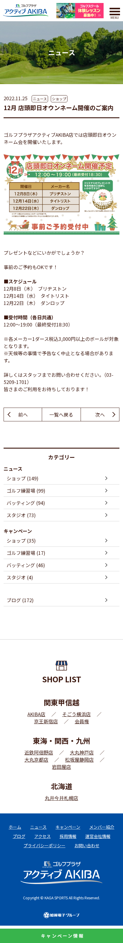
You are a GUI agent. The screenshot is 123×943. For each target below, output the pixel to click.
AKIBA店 (36, 714)
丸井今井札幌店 (61, 797)
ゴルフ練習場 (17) (26, 552)
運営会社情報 (97, 836)
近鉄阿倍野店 (38, 752)
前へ (23, 414)
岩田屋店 (61, 766)
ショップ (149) (23, 478)
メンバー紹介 (101, 827)
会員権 (82, 721)
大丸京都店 (36, 759)
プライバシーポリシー (44, 845)
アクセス (42, 836)
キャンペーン (68, 827)
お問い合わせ (86, 845)
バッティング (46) (26, 565)
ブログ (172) (20, 600)
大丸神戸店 (82, 752)
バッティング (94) (26, 502)
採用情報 (68, 836)
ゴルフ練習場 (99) (26, 490)
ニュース (40, 98)
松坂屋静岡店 (79, 759)
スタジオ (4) (20, 577)
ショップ (59, 98)
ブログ (19, 836)
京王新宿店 (46, 721)
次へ (100, 414)
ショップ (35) (21, 540)
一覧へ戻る (61, 414)
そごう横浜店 (76, 714)
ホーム (15, 827)
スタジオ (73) (21, 515)
